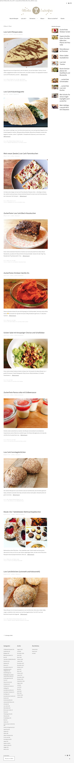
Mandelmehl (19, 500)
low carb (14, 80)
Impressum (34, 651)
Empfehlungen (7, 672)
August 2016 (19, 683)
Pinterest (69, 3)
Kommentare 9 (18, 454)
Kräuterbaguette (14, 142)
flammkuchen (10, 202)
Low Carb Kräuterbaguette (14, 91)
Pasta (5, 712)
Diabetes (6, 663)
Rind (4, 720)
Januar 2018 (19, 661)
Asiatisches (6, 651)
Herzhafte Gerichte (8, 690)
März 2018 (19, 657)
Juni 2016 (19, 687)
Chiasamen (13, 620)
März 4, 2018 (6, 94)
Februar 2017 (20, 673)
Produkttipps (6, 718)
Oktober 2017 (20, 667)
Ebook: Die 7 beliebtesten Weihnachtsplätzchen (22, 512)
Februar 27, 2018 (7, 156)
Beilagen (8, 200)
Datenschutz (35, 649)
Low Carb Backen (19, 202)
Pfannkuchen (22, 80)
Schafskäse (21, 381)
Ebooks (62, 18)
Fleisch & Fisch (7, 682)
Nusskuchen (16, 261)
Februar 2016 (20, 695)
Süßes (18, 79)
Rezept (26, 80)
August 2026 (19, 649)
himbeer (11, 321)
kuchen (9, 261)
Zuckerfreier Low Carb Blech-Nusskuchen (20, 213)
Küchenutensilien (7, 700)
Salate (12, 380)
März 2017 (19, 671)
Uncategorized (7, 739)
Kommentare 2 (18, 574)
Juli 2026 (19, 651)
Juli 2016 (19, 685)
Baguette (9, 142)
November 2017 (20, 665)
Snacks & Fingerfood (8, 727)
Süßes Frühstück (22, 79)
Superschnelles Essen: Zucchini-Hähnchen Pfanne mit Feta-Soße (65, 40)
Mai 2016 (19, 689)
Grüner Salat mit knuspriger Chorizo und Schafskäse (24, 332)
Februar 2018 (20, 659)
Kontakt (34, 653)
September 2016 (20, 681)
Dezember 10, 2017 (7, 514)
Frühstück (11, 79)
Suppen (5, 731)
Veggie (5, 747)
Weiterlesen (24, 74)
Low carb (23, 18)
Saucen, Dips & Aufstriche (9, 724)
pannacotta (18, 441)
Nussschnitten (21, 261)
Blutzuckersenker (7, 655)
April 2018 (19, 655)
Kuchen (8, 260)
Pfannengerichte (7, 714)
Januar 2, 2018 (6, 394)
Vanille (23, 321)
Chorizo (9, 381)
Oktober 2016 (20, 679)
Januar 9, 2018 (6, 275)
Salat (18, 381)
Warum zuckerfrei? (53, 18)
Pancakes (17, 80)
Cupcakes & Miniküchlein (9, 659)
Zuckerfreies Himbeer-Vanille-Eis (16, 273)
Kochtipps (6, 694)
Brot (8, 141)
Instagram (71, 3)
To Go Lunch (6, 737)
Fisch (5, 680)
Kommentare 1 (17, 215)
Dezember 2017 (20, 663)
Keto (12, 80)
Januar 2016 (19, 697)
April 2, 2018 (6, 34)
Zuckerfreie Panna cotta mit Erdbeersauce (20, 392)
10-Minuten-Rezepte (8, 649)
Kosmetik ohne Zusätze (9, 696)
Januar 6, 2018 (6, 335)
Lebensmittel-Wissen (8, 702)
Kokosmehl (17, 620)
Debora (11, 34)
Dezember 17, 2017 (7, 454)
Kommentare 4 (17, 156)
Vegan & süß (6, 743)
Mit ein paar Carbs (7, 710)
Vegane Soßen (7, 745)
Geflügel (5, 688)
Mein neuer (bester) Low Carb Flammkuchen (21, 153)
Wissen (42, 18)
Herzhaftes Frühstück (16, 141)
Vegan (5, 741)
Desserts (8, 79)
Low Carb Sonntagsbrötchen (15, 452)
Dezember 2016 (20, 677)
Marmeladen (6, 708)
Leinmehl (21, 620)
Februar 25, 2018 (7, 215)
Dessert (9, 80)
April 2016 (19, 691)
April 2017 (19, 669)
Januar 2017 (19, 675)
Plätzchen (15, 559)
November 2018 (20, 653)
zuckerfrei (25, 142)
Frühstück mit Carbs (8, 686)
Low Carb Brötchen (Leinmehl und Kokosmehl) (22, 571)
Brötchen (11, 500)
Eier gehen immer (7, 667)
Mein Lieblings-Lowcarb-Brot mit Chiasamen (64, 107)
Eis (8, 321)
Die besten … (33, 18)
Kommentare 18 (16, 94)
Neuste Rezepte (14, 18)
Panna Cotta (14, 441)
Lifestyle (5, 704)
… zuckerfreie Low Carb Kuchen (64, 88)
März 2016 (19, 693)
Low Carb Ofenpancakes (13, 32)
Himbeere (14, 321)
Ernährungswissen (7, 678)
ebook (9, 560)
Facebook (67, 3)
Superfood (6, 729)
